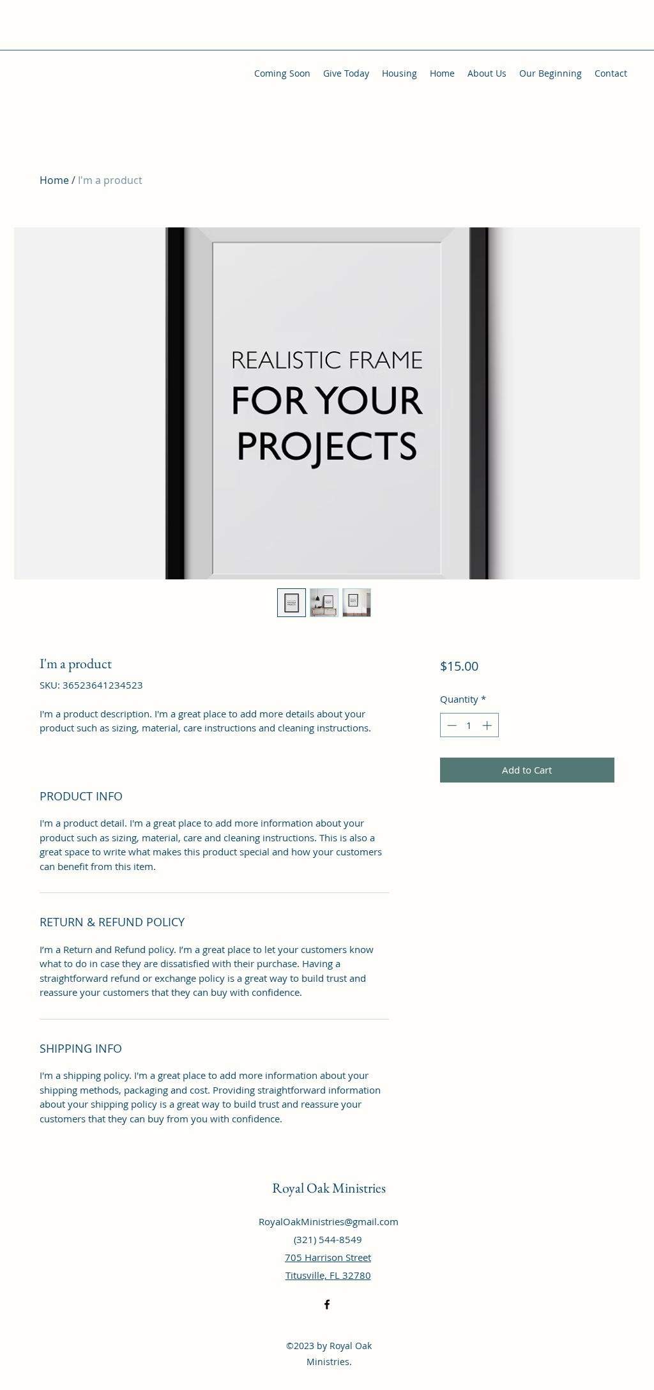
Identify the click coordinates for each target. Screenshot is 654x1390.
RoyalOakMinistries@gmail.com (329, 1221)
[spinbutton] (469, 725)
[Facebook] (327, 1304)
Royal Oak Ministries (329, 1188)
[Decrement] (450, 725)
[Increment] (488, 725)
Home (54, 180)
